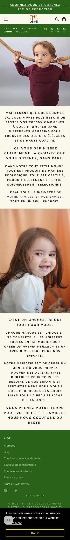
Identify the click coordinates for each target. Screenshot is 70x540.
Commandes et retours (18, 471)
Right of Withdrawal (16, 484)
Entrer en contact (14, 477)
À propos (9, 446)
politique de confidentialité (20, 465)
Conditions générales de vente (22, 458)
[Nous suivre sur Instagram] (6, 490)
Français (33, 495)
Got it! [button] (35, 533)
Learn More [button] (14, 523)
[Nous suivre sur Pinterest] (16, 490)
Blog (7, 452)
